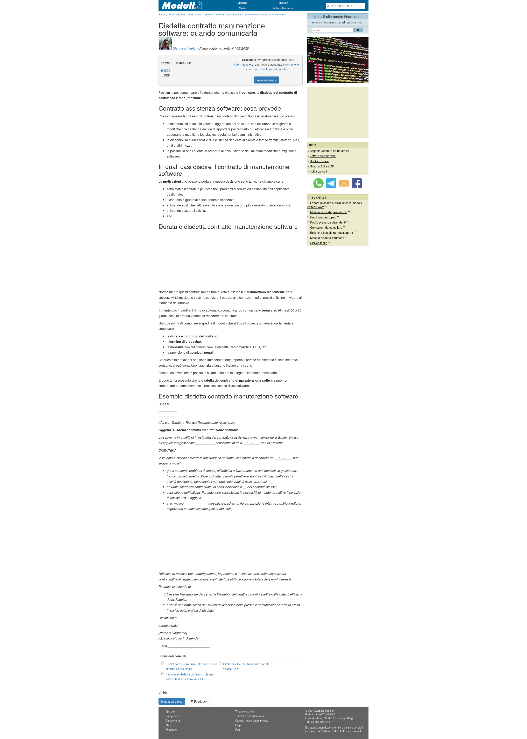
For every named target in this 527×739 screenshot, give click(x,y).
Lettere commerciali (323, 156)
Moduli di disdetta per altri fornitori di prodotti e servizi (195, 14)
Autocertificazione (283, 8)
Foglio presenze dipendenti (328, 222)
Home (162, 14)
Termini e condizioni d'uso (250, 716)
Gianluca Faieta (184, 48)
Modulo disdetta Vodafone (327, 238)
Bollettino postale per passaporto (331, 233)
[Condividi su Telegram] (331, 187)
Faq (237, 729)
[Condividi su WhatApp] (318, 187)
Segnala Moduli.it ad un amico (329, 151)
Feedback (200, 701)
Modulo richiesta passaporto (328, 212)
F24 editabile (318, 243)
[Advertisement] (231, 260)
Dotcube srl (327, 710)
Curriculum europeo (323, 217)
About (169, 725)
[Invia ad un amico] (344, 187)
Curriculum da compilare (326, 227)
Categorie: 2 (173, 720)
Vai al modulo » (266, 80)
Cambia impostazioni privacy (251, 720)
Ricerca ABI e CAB (322, 166)
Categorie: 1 (173, 716)
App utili (170, 711)
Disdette (242, 3)
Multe (242, 8)
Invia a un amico (172, 701)
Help (238, 725)
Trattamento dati (244, 711)
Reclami (284, 3)
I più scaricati (318, 171)
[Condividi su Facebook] (357, 187)
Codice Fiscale (319, 161)
